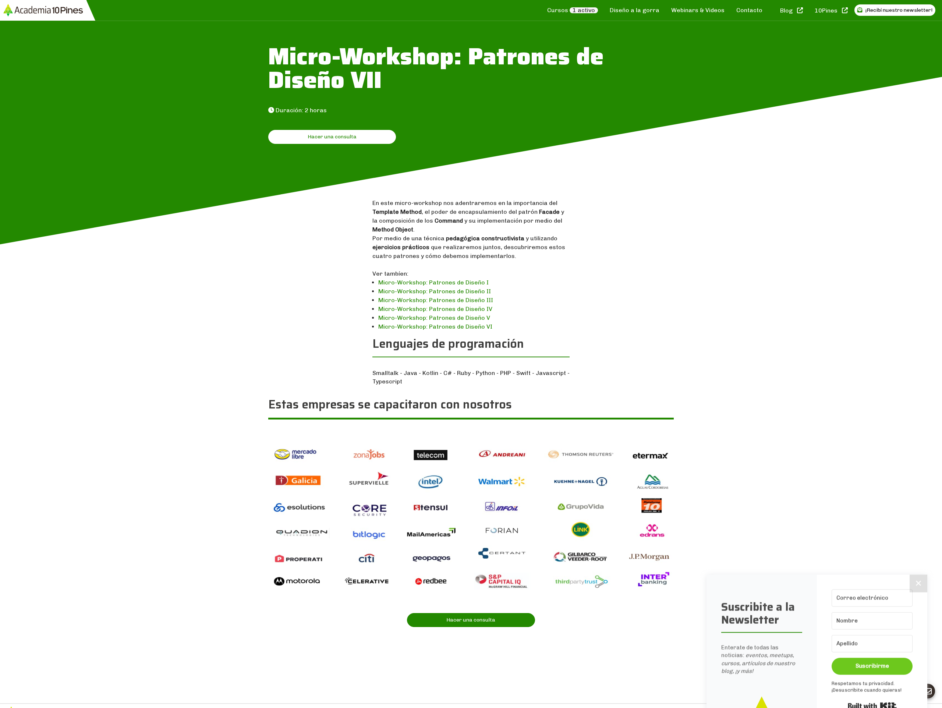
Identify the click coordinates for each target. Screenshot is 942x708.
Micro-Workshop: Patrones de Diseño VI (435, 326)
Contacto (749, 10)
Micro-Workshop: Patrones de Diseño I (433, 282)
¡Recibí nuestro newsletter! (898, 10)
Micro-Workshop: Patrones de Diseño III (435, 300)
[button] (761, 630)
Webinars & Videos (698, 10)
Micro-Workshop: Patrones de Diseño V (434, 317)
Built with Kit (872, 606)
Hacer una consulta (332, 137)
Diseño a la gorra (634, 10)
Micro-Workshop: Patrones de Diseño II (434, 291)
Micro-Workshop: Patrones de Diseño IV (435, 308)
